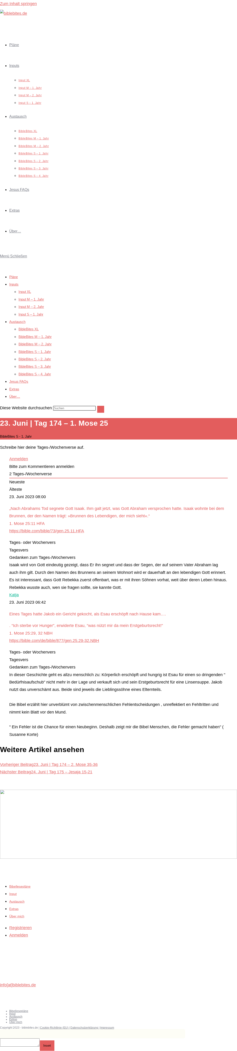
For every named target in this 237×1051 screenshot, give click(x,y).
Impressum (107, 1027)
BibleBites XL (29, 329)
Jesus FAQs (18, 381)
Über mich (16, 916)
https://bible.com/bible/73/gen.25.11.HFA (46, 531)
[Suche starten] (100, 409)
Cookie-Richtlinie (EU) (54, 1027)
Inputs (14, 284)
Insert (47, 1045)
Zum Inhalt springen (18, 3)
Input (13, 894)
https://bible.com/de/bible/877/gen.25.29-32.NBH (54, 640)
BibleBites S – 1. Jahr (35, 352)
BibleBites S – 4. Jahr (35, 374)
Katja (14, 595)
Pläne (13, 277)
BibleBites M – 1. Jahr (35, 337)
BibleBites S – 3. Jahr (35, 366)
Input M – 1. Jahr (31, 299)
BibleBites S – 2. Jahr (35, 359)
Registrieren (20, 927)
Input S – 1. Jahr (31, 314)
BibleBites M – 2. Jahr (35, 344)
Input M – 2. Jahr (31, 307)
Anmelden (18, 459)
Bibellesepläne (20, 886)
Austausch (17, 322)
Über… (14, 396)
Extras (14, 389)
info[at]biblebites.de (18, 985)
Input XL (25, 292)
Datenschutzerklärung (84, 1027)
